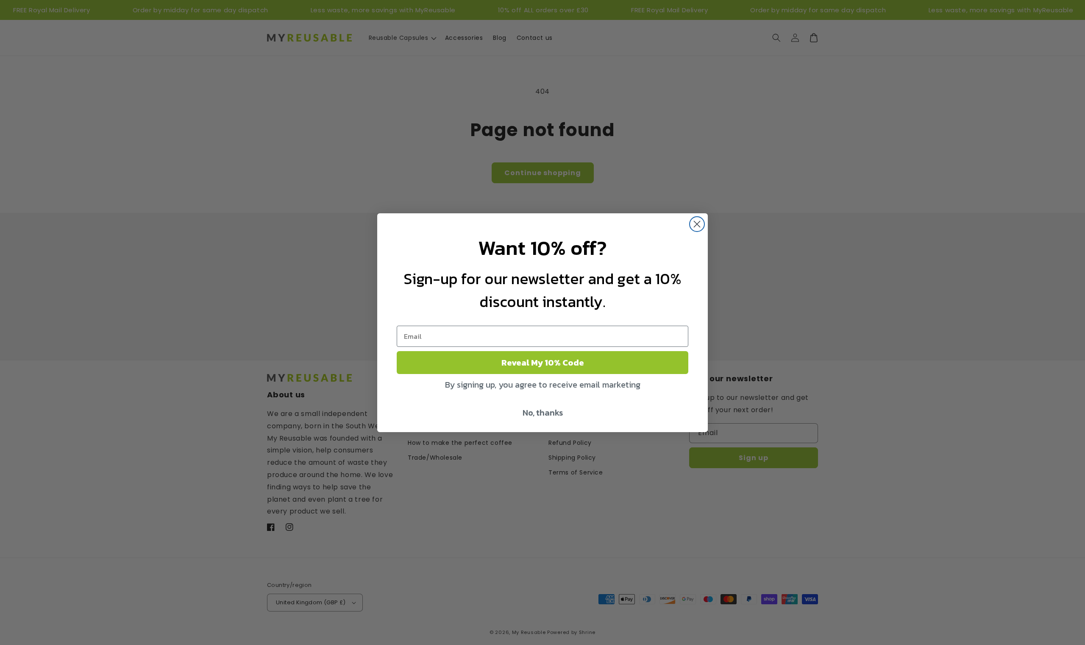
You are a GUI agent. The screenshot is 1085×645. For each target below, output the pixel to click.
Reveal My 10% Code (542, 362)
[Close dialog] (697, 224)
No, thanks (543, 412)
